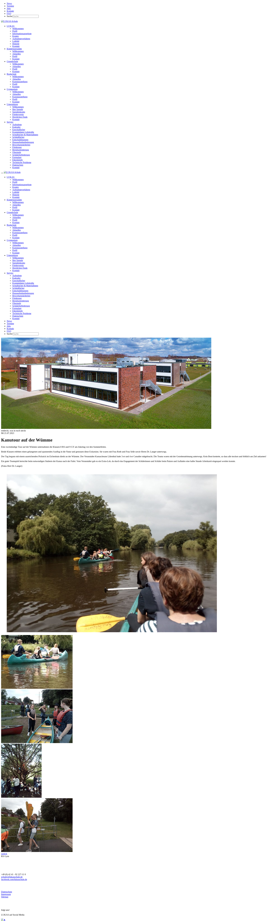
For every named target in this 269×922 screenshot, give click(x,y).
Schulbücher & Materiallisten (25, 134)
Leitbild (15, 41)
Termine (10, 6)
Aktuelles (16, 54)
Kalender (16, 127)
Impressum (6, 894)
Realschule (11, 74)
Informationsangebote (22, 33)
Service (10, 122)
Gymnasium (12, 89)
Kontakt (10, 11)
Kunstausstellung (19, 81)
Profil (14, 31)
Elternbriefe (17, 160)
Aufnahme (17, 124)
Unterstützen (12, 104)
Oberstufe (16, 152)
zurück (4, 854)
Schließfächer (18, 137)
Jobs (9, 8)
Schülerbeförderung (21, 155)
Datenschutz (17, 165)
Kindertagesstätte (14, 49)
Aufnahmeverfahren (21, 38)
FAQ (9, 13)
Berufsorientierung (20, 150)
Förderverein (18, 114)
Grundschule (12, 61)
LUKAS (10, 26)
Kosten (15, 36)
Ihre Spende (17, 109)
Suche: (10, 16)
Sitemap (4, 897)
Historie (15, 44)
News (9, 3)
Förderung (17, 147)
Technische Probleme (21, 162)
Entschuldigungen (20, 140)
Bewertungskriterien (21, 145)
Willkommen (18, 28)
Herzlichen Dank (19, 117)
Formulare (16, 157)
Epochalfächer (18, 129)
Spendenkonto (18, 112)
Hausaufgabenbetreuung (23, 142)
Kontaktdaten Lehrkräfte (23, 132)
